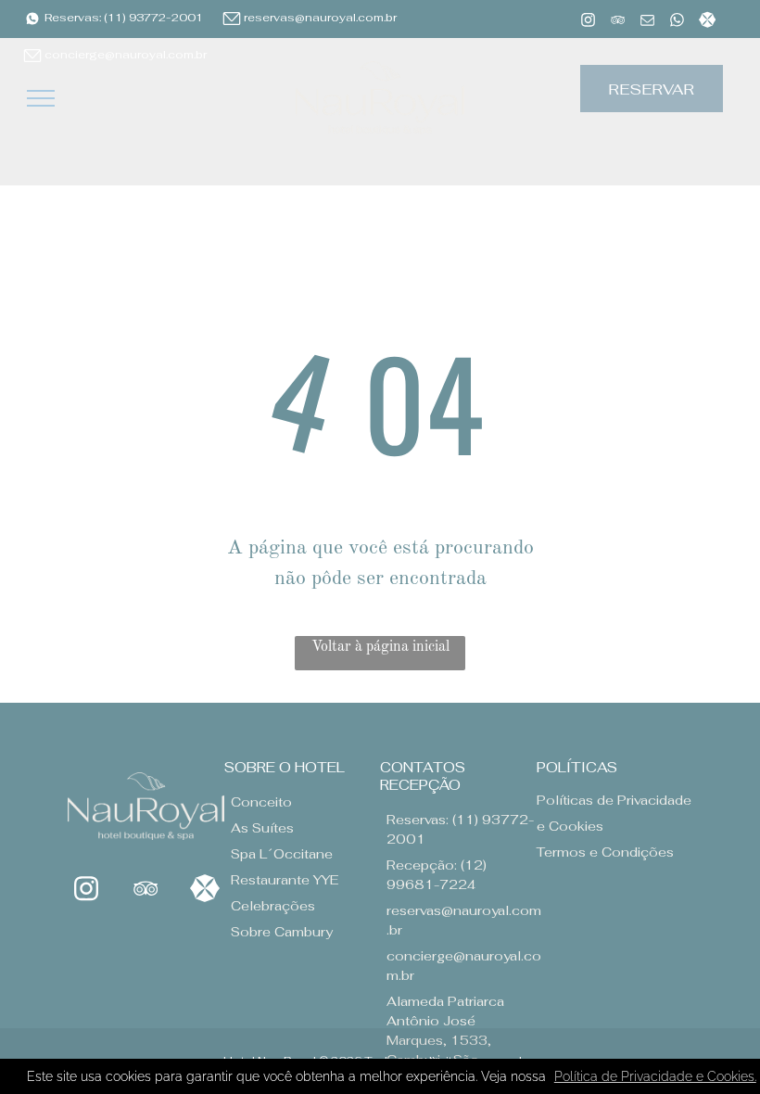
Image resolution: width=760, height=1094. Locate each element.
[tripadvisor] (617, 22)
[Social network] (706, 22)
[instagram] (588, 22)
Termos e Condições (605, 852)
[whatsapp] (677, 22)
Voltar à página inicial (380, 647)
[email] (647, 22)
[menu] (41, 98)
